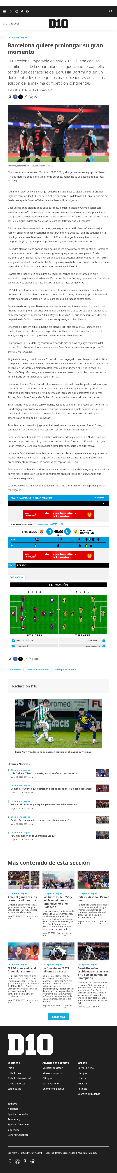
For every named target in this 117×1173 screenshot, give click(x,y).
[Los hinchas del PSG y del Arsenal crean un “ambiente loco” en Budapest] (58, 880)
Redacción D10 (24, 686)
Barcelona (15, 669)
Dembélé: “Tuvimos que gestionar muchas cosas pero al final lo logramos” (51, 788)
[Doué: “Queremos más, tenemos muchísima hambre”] (102, 819)
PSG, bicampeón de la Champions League (33, 835)
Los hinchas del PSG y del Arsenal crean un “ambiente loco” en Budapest (57, 902)
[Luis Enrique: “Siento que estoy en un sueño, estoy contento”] (102, 773)
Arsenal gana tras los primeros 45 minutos (22, 898)
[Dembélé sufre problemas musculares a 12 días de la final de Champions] (93, 951)
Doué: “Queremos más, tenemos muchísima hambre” (40, 820)
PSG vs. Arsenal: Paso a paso (93, 898)
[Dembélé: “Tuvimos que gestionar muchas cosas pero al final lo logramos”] (102, 788)
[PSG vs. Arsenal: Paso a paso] (93, 880)
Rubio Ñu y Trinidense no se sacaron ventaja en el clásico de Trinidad (53, 752)
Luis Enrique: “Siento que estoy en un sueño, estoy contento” (44, 773)
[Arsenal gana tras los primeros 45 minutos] (23, 880)
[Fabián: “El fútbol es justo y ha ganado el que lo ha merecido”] (102, 804)
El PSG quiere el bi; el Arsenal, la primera (22, 969)
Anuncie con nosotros (56, 1062)
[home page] (58, 23)
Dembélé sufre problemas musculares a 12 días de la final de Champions (93, 973)
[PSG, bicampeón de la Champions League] (102, 835)
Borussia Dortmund (38, 669)
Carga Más (58, 1017)
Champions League (17, 37)
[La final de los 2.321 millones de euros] (58, 951)
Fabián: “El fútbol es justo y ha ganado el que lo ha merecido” (44, 804)
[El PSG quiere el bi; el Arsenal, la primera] (23, 951)
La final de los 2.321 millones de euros (56, 969)
